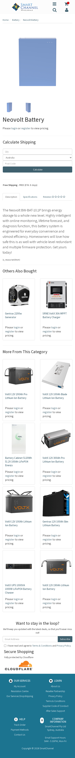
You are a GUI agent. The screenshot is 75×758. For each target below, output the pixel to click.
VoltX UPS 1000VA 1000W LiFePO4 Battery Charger (18, 589)
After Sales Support (55, 710)
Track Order (19, 724)
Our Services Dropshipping (19, 696)
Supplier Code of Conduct (55, 706)
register (26, 128)
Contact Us (19, 734)
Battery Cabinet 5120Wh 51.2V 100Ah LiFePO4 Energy (18, 461)
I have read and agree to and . (39, 645)
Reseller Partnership (55, 691)
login (14, 128)
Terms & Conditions (42, 645)
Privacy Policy (64, 645)
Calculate (37, 169)
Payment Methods (20, 729)
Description (11, 196)
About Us (55, 686)
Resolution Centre (19, 691)
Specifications (30, 196)
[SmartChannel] (25, 6)
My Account (19, 686)
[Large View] (9, 107)
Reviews (47, 196)
